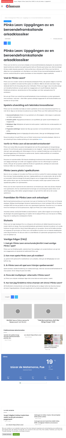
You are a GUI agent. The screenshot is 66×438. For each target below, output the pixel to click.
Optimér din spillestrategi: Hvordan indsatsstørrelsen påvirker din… (12, 336)
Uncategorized (12, 17)
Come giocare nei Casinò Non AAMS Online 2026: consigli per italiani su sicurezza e (46, 422)
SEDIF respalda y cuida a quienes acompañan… (51, 346)
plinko (40, 139)
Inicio (6, 17)
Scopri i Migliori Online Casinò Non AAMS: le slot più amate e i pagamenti (32, 1)
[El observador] (13, 6)
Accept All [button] (16, 434)
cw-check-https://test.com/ (32, 335)
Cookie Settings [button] (7, 434)
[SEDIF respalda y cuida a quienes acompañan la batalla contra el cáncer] (53, 339)
